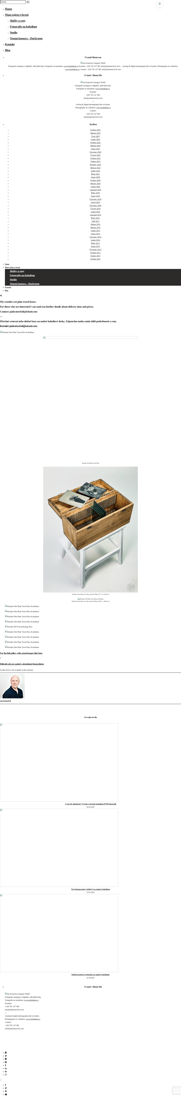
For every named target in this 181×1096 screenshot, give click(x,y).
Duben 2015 (95, 224)
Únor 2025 (95, 136)
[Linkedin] (6, 1068)
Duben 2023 (95, 161)
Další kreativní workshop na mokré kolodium (90, 975)
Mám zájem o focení (16, 14)
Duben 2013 (95, 256)
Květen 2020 (95, 180)
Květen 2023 (95, 158)
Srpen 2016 (95, 202)
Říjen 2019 (95, 193)
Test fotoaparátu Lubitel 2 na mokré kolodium (90, 889)
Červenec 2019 (95, 199)
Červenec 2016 (95, 206)
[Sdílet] (1, 296)
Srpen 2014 (95, 234)
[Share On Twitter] (6, 1088)
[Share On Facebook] (6, 1085)
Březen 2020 (95, 184)
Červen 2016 (95, 209)
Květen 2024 (95, 143)
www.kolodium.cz (71, 66)
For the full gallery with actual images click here (21, 653)
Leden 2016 (95, 212)
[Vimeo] (6, 1062)
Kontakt (10, 44)
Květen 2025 (95, 130)
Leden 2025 (95, 139)
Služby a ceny (17, 20)
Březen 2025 (95, 133)
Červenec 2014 (95, 237)
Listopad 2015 (95, 215)
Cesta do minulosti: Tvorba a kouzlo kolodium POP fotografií (90, 804)
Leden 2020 (95, 187)
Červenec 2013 (95, 250)
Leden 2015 (95, 231)
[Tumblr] (5, 1065)
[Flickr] (6, 1059)
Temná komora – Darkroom (26, 38)
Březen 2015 (95, 228)
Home (8, 8)
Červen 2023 (95, 155)
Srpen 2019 (95, 196)
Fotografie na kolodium (23, 26)
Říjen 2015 (95, 218)
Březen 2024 (95, 146)
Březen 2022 (95, 168)
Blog (7, 50)
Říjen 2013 (95, 243)
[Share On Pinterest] (6, 1091)
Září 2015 (95, 221)
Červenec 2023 (95, 152)
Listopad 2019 (95, 190)
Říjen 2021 (95, 174)
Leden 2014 (95, 240)
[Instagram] (6, 1075)
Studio (13, 32)
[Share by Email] (6, 1094)
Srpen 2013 (95, 246)
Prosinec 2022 (95, 165)
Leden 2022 (95, 171)
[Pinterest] (6, 1072)
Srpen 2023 (95, 149)
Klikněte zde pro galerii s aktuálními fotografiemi (21, 664)
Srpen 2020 (95, 177)
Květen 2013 (95, 253)
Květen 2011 (95, 259)
